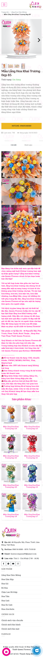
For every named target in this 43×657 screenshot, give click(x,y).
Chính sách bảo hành (11, 624)
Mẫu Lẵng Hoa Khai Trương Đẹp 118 (11, 515)
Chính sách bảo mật (10, 629)
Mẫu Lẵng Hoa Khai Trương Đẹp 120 (11, 486)
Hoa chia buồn (7, 609)
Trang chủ (5, 12)
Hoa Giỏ (4, 583)
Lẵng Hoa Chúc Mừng (19, 12)
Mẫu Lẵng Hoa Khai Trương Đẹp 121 (32, 457)
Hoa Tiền (5, 596)
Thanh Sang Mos (27, 654)
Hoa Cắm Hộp (7, 579)
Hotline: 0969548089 (21, 125)
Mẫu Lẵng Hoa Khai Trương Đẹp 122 (11, 457)
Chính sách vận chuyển (12, 620)
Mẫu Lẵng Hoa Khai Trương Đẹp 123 (32, 427)
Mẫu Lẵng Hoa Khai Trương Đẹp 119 (32, 486)
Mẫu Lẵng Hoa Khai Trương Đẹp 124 (11, 427)
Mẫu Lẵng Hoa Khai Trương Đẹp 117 (32, 515)
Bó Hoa (4, 588)
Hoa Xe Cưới (6, 605)
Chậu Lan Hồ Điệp (9, 592)
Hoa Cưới (5, 600)
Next (38, 40)
